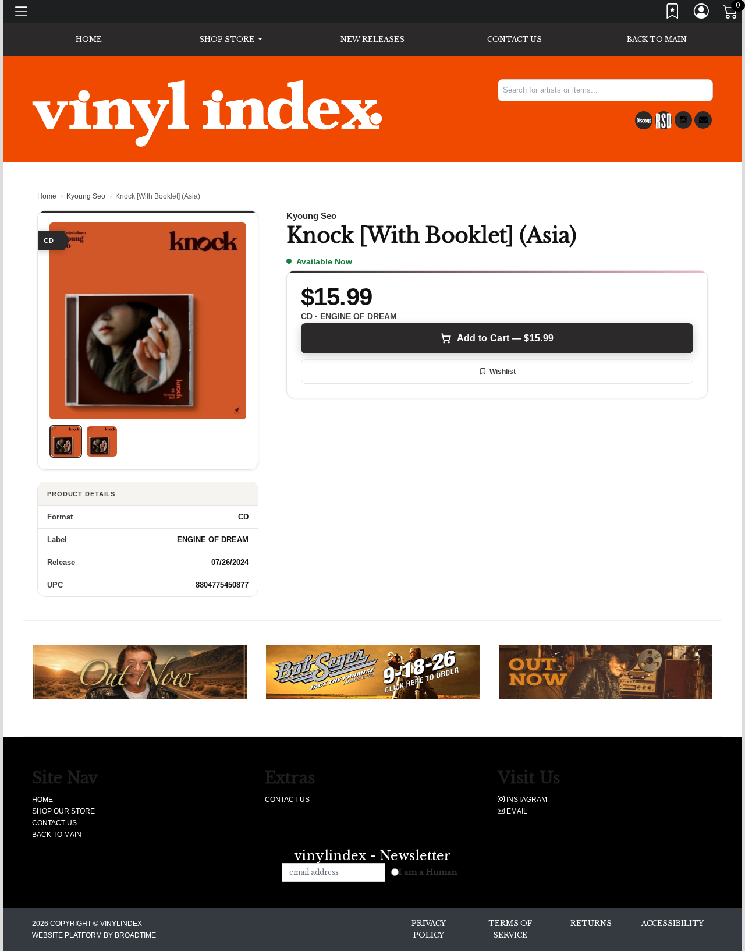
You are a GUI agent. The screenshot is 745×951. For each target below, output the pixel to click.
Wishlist (502, 371)
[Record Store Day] (663, 120)
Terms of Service (510, 929)
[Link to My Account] (702, 13)
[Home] (207, 113)
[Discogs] (644, 120)
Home (46, 196)
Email (516, 811)
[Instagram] (683, 120)
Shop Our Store (63, 811)
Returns (591, 923)
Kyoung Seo (85, 196)
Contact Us (514, 39)
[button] (230, 39)
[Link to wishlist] (673, 13)
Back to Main (657, 39)
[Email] (703, 120)
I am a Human (428, 872)
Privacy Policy (428, 929)
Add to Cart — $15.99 (505, 338)
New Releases (372, 39)
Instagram (526, 800)
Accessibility (672, 923)
